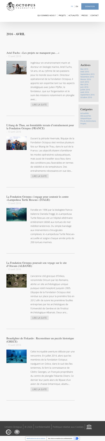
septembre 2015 (87, 74)
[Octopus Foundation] (20, 6)
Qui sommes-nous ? (46, 15)
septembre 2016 (87, 94)
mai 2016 (84, 84)
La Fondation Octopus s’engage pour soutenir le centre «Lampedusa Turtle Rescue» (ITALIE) (37, 198)
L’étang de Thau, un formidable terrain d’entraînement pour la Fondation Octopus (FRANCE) (40, 126)
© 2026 (28, 426)
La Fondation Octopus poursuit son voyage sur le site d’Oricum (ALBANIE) (36, 264)
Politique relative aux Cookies (68, 426)
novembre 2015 (87, 76)
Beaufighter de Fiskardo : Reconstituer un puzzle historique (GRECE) (40, 339)
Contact (94, 15)
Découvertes (85, 116)
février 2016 (85, 79)
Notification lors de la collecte (36, 438)
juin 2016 (84, 87)
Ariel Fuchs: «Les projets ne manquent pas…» (32, 53)
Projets (62, 15)
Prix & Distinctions (88, 121)
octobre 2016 (86, 97)
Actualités (74, 15)
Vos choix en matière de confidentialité (60, 438)
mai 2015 (84, 69)
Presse (84, 15)
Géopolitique (85, 118)
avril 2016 (84, 82)
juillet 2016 (85, 89)
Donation (90, 6)
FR (72, 6)
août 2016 (84, 92)
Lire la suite (39, 104)
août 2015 (84, 71)
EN (77, 6)
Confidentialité (42, 426)
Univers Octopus (13, 426)
